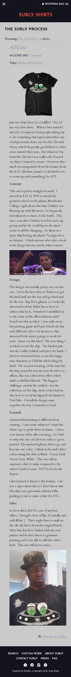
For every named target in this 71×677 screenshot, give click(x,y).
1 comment (35, 55)
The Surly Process (29, 39)
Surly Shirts (35, 15)
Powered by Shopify (21, 671)
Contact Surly (27, 658)
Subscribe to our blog (54, 637)
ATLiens (17, 47)
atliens (30, 63)
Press (45, 658)
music (39, 63)
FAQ (54, 658)
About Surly (54, 653)
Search (13, 653)
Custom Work (31, 653)
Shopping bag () (56, 4)
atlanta (21, 63)
